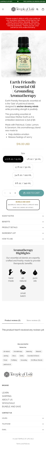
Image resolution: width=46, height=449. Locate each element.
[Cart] (43, 9)
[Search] (37, 9)
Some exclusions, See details (23, 207)
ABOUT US (7, 399)
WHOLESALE (8, 403)
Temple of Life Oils (25, 439)
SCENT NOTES (8, 216)
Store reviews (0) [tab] (33, 320)
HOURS (4, 418)
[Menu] (3, 9)
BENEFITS (6, 221)
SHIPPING (6, 396)
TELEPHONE (6, 424)
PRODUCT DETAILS (9, 227)
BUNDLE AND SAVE (11, 406)
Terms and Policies (23, 444)
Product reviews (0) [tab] (12, 320)
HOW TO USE (7, 239)
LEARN (5, 392)
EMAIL (4, 429)
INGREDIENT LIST (9, 233)
